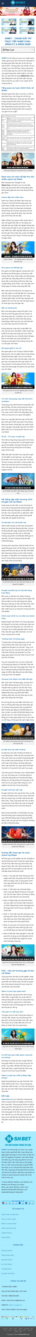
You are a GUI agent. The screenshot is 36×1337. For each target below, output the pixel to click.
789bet (30, 1330)
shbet (15, 1330)
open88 (26, 1328)
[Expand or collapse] (32, 49)
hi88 (19, 1330)
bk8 (21, 1331)
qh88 (15, 1328)
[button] (3, 3)
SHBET (4, 1150)
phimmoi (5, 1328)
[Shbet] (18, 3)
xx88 (10, 1328)
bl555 (24, 1330)
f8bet (10, 1330)
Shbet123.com (7, 1099)
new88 (20, 1328)
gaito (5, 1330)
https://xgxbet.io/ (15, 1305)
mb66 (16, 1331)
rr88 (31, 1328)
